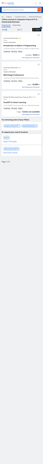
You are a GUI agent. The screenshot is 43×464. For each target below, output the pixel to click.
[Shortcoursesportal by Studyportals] (8, 3)
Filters (38, 30)
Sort (18, 30)
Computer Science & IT (21, 17)
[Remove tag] (19, 126)
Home (3, 17)
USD (3, 30)
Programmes (10, 17)
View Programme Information (31, 57)
